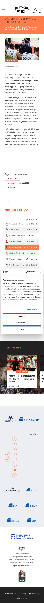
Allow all (22, 316)
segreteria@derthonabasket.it (22, 566)
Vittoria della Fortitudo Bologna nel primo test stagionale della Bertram (22, 379)
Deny (22, 329)
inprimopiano (11, 187)
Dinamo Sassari (12, 179)
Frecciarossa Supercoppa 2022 (18, 183)
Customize (20, 323)
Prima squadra (15, 27)
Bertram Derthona (20, 174)
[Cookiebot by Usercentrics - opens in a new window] (27, 272)
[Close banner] (40, 272)
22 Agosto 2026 (14, 386)
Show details (32, 309)
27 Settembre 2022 (11, 67)
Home (7, 27)
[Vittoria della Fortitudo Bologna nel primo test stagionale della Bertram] (22, 363)
